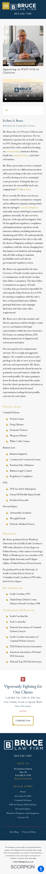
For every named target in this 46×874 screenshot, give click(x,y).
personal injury (13, 151)
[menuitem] (23, 791)
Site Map (14, 832)
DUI (18, 189)
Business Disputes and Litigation (23, 813)
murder (27, 189)
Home (23, 791)
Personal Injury (23, 808)
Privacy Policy (29, 832)
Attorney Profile (23, 796)
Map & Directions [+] (23, 778)
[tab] (6, 110)
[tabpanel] (23, 258)
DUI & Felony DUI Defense (23, 804)
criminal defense (21, 155)
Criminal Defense (23, 800)
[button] (41, 869)
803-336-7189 (23, 13)
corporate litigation (29, 207)
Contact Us (23, 720)
